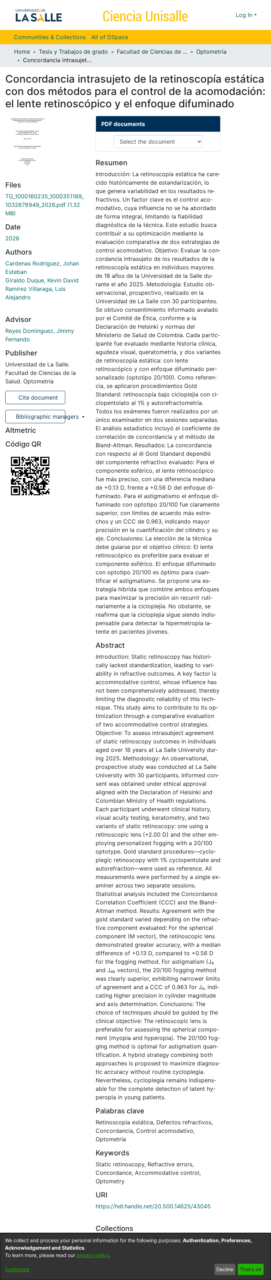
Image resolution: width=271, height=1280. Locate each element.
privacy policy (93, 1255)
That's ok (250, 1269)
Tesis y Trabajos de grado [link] (73, 51)
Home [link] (22, 51)
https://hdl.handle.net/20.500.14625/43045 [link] (153, 1206)
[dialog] (135, 1256)
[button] (217, 15)
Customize (17, 1269)
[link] (44, 205)
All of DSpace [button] (109, 37)
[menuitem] (112, 37)
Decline (224, 1269)
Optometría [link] (211, 51)
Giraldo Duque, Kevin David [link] (42, 280)
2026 (12, 238)
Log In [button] (245, 14)
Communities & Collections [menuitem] (50, 37)
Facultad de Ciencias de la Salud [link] (152, 51)
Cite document (37, 397)
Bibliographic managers (39, 416)
